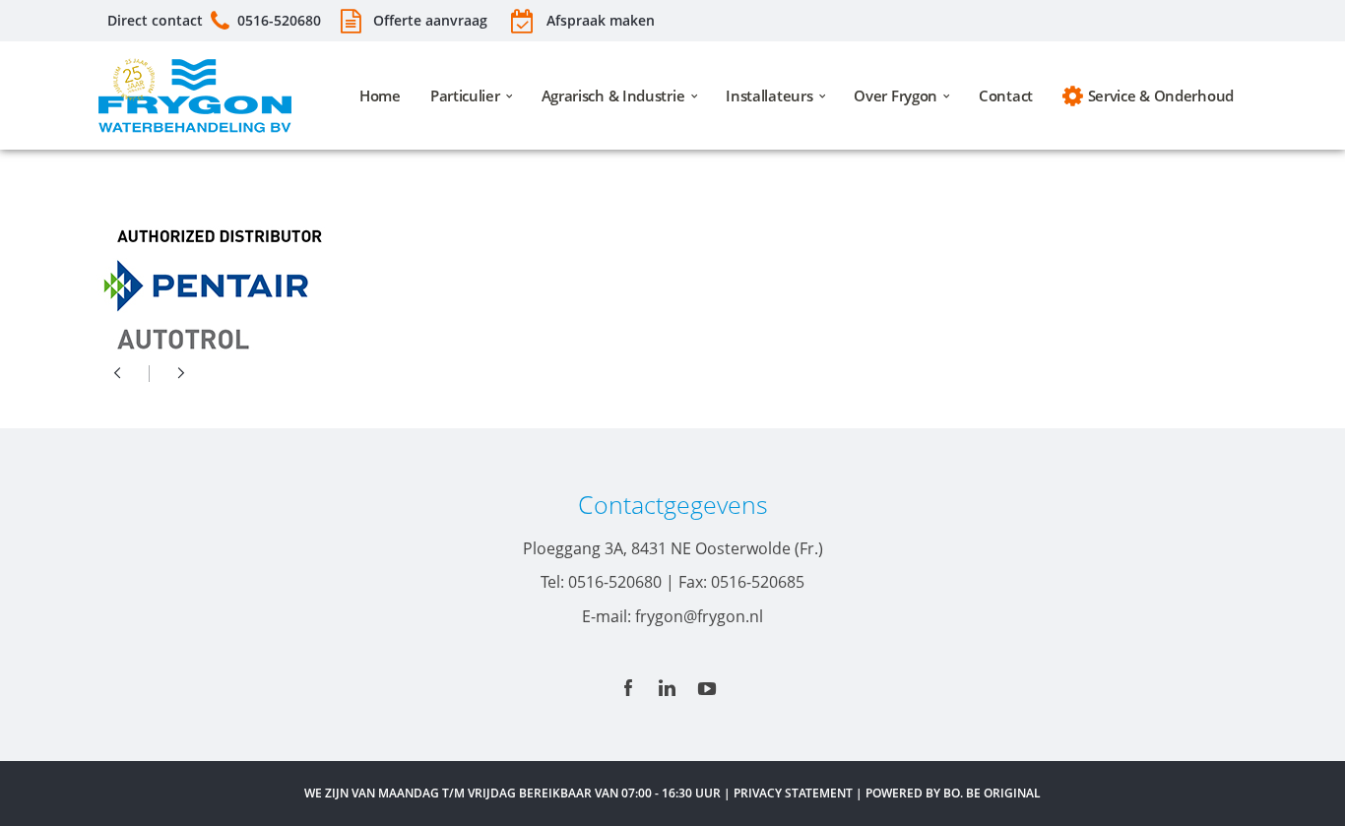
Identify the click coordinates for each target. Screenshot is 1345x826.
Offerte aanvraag (428, 20)
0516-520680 (279, 20)
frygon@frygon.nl (699, 616)
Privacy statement (793, 793)
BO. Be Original (992, 793)
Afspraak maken (600, 20)
